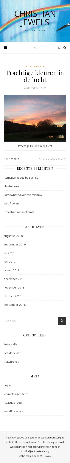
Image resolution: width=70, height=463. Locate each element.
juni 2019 (9, 261)
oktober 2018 (12, 296)
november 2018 (14, 287)
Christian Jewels (35, 17)
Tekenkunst (11, 361)
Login (7, 385)
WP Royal (45, 456)
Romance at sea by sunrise (21, 177)
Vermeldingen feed (16, 394)
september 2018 (15, 304)
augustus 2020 (13, 236)
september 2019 (15, 244)
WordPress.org (14, 411)
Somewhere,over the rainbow (23, 195)
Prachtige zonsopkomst (19, 212)
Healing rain (11, 186)
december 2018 (14, 279)
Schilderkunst (12, 353)
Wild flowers (12, 203)
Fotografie (35, 66)
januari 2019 (12, 270)
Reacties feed (13, 402)
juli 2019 (9, 253)
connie (15, 159)
